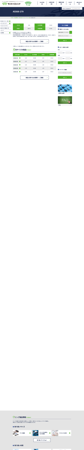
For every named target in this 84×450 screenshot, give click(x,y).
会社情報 (2, 32)
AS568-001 (15, 58)
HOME (12, 17)
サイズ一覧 (28, 17)
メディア (2, 30)
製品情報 (16, 17)
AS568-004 (15, 68)
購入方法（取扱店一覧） (5, 28)
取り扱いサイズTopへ (42, 440)
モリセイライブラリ (4, 25)
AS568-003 (15, 65)
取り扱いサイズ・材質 (5, 21)
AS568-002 (15, 61)
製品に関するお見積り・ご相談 (34, 41)
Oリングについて (4, 23)
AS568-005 (15, 71)
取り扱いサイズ (22, 17)
